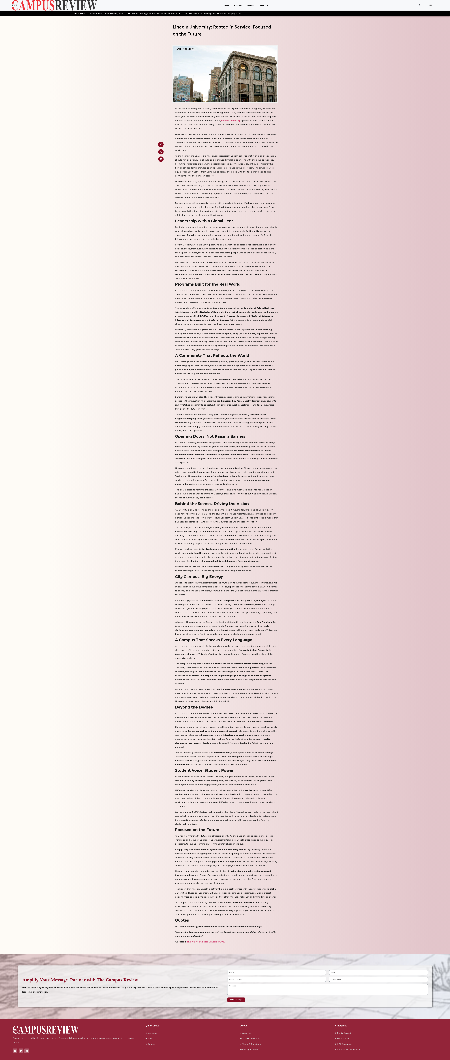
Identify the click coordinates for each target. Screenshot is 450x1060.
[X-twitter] (161, 152)
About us (250, 5)
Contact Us (263, 5)
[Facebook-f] (161, 144)
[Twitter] (21, 1051)
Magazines (238, 5)
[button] (420, 5)
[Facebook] (15, 1051)
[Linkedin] (161, 159)
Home (226, 5)
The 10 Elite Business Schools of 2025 (206, 942)
